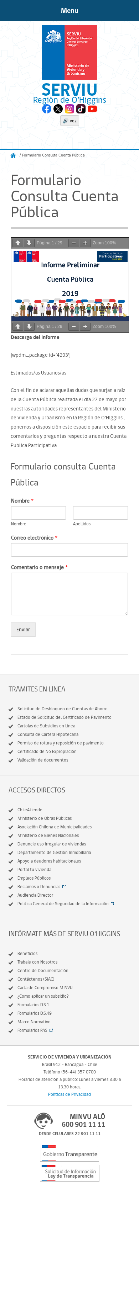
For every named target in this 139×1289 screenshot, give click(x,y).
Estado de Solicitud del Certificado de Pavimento (64, 717)
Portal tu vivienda (34, 869)
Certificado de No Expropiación (47, 751)
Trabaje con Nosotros (37, 962)
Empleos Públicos (34, 878)
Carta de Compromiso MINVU (45, 987)
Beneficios (27, 953)
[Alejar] (73, 243)
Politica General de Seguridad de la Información (63, 903)
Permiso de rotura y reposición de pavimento (60, 743)
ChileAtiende (29, 809)
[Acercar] (85, 243)
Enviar (23, 629)
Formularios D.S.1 (33, 1004)
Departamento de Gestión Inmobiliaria (54, 852)
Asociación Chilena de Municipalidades (54, 826)
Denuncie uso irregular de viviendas (51, 844)
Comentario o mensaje (39, 567)
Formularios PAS (32, 1030)
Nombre (22, 500)
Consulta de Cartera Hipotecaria (47, 734)
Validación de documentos (42, 760)
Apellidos (82, 523)
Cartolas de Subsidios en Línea (46, 725)
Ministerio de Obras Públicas (44, 818)
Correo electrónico (34, 537)
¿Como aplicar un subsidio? (43, 996)
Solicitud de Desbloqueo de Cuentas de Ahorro (62, 708)
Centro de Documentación (42, 970)
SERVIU (69, 89)
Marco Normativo (34, 1021)
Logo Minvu (69, 52)
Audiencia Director (35, 895)
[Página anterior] (17, 243)
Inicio (13, 155)
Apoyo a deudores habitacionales (49, 861)
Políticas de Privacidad (69, 1094)
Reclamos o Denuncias (38, 886)
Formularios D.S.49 (34, 1013)
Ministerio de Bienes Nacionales (48, 835)
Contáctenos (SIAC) (36, 979)
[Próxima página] (29, 243)
